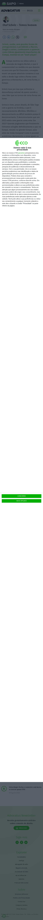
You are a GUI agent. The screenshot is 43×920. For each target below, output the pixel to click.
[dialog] (21, 460)
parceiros (21, 153)
